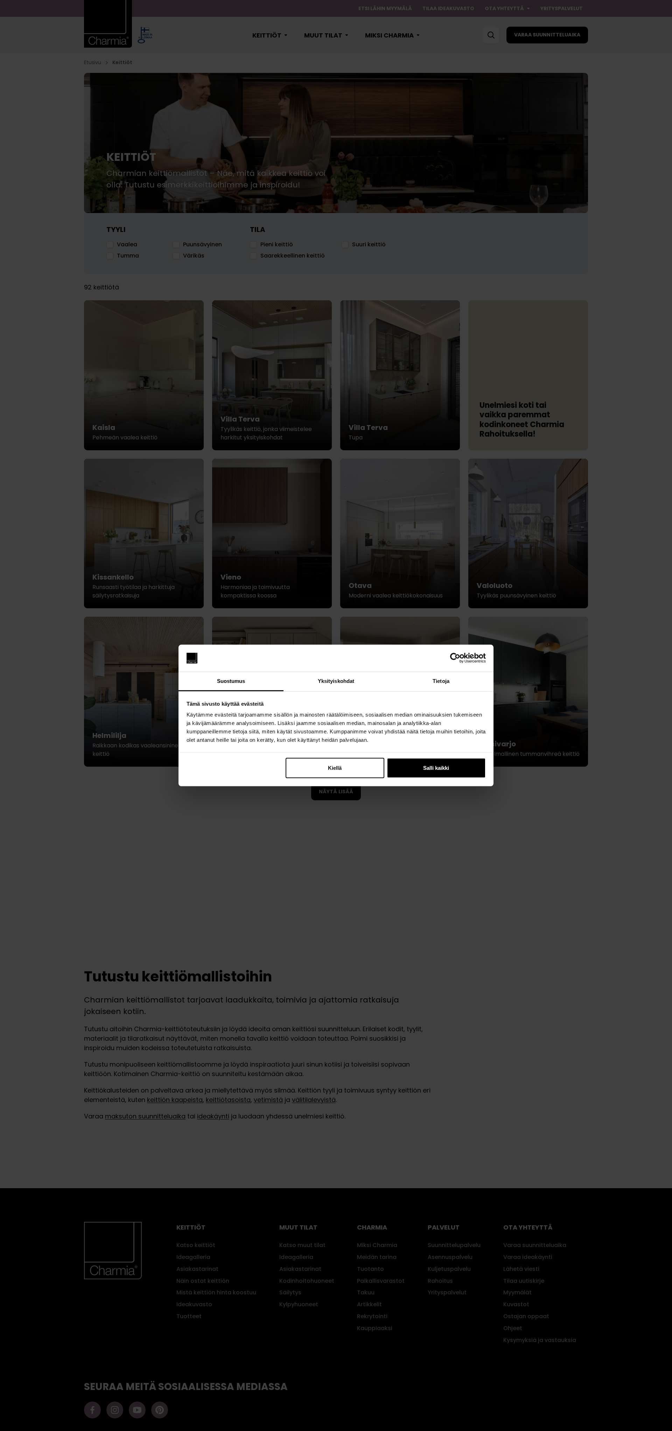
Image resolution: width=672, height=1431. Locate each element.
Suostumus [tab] (231, 681)
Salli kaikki (436, 768)
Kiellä (335, 768)
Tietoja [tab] (441, 681)
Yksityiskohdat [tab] (336, 681)
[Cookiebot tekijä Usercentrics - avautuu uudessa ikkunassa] (455, 658)
